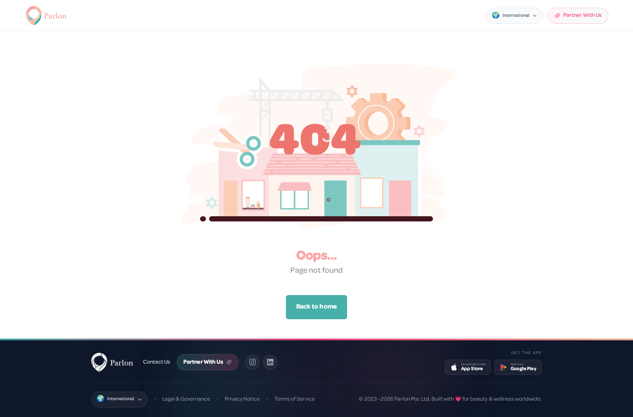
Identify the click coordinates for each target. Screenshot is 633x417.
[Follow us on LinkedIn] (270, 362)
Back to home (316, 307)
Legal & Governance (186, 399)
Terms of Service (294, 399)
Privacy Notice (242, 399)
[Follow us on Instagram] (252, 362)
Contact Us (156, 362)
